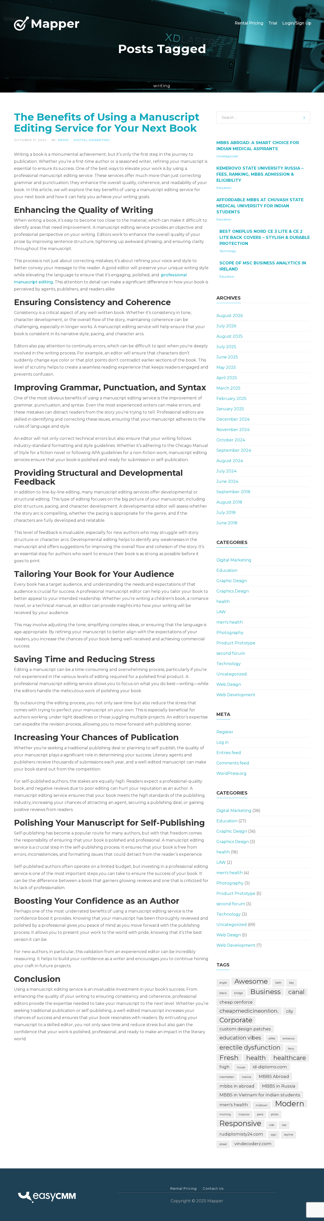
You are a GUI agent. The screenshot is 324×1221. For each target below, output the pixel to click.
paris (260, 1114)
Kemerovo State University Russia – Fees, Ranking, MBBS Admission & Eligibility (259, 174)
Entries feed (228, 752)
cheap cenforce (236, 1002)
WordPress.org (231, 773)
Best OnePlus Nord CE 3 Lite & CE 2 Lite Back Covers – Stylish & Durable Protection (264, 237)
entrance (288, 1038)
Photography (230, 632)
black (223, 993)
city (289, 1011)
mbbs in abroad (236, 1086)
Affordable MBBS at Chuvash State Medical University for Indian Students (259, 205)
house (241, 1067)
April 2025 (226, 377)
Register (224, 732)
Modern (289, 1103)
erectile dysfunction (249, 1047)
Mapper (55, 23)
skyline (288, 1134)
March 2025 (228, 388)
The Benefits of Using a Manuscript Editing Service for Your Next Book (106, 122)
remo (63, 140)
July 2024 (226, 471)
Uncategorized (227, 156)
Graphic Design (231, 580)
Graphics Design (232, 591)
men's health (229, 622)
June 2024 (227, 481)
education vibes (240, 1037)
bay (291, 982)
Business (265, 992)
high (224, 1066)
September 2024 (233, 450)
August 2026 (229, 315)
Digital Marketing (92, 140)
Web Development (235, 694)
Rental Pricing (249, 16)
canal (296, 992)
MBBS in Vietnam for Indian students (259, 1094)
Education (223, 188)
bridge (238, 993)
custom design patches (245, 1028)
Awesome (251, 981)
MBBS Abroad (274, 1076)
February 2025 (231, 398)
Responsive (240, 1123)
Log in (222, 742)
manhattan (226, 1077)
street (223, 1144)
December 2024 (233, 419)
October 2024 (230, 440)
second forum (230, 653)
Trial (272, 16)
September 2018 (233, 491)
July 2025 (226, 346)
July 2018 (226, 512)
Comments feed (232, 763)
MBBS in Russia (278, 1086)
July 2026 (226, 326)
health (223, 601)
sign (273, 1134)
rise (284, 1125)
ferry (291, 1048)
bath (278, 982)
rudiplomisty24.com (241, 1134)
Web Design (228, 684)
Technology (227, 251)
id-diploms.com (270, 1066)
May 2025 (226, 367)
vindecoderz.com (253, 1143)
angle (223, 982)
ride (271, 1125)
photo (274, 1114)
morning (225, 1114)
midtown (262, 1105)
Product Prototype (235, 643)
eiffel (272, 1038)
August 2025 (229, 336)
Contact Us (213, 1188)
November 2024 (233, 429)
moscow (243, 1114)
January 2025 (230, 408)
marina (246, 1077)
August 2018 (229, 502)
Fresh (229, 1057)
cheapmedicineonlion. (248, 1011)
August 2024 (229, 460)
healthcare (289, 1057)
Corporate (235, 1020)
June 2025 (227, 357)
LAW (221, 611)
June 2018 (226, 523)
